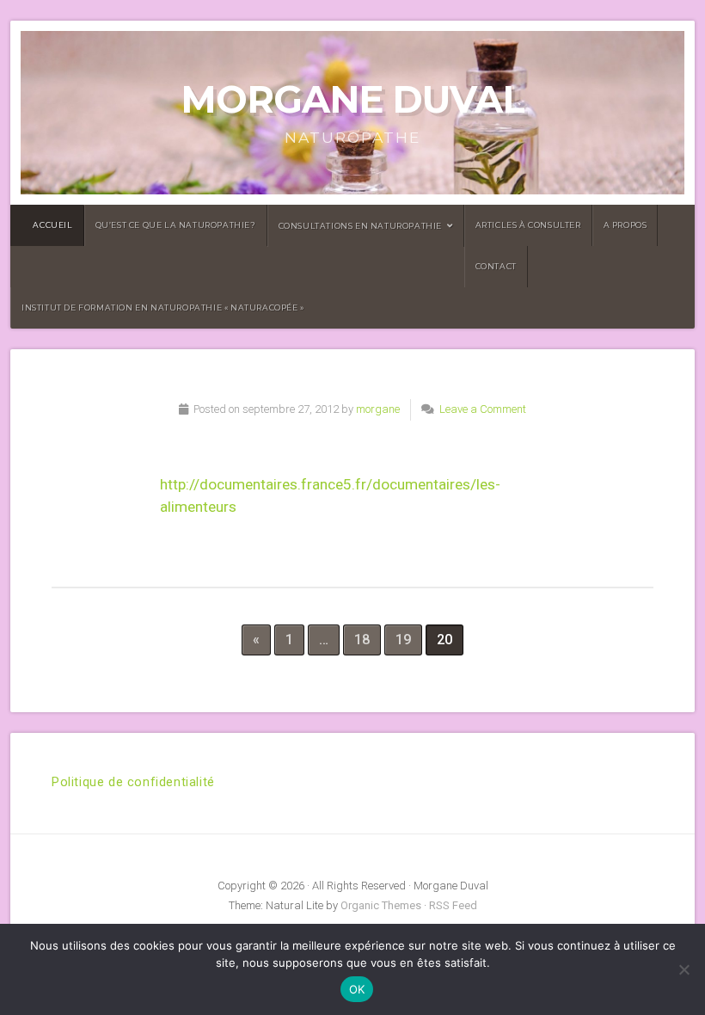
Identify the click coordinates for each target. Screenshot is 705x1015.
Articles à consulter (528, 225)
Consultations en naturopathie (360, 226)
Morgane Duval (352, 99)
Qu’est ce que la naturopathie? (175, 225)
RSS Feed (453, 905)
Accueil (48, 225)
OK (357, 989)
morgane (378, 409)
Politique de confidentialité (133, 782)
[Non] (683, 969)
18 (362, 639)
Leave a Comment (482, 409)
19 (403, 639)
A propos (625, 225)
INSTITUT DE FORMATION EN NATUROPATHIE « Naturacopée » (162, 307)
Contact (496, 266)
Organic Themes (380, 905)
